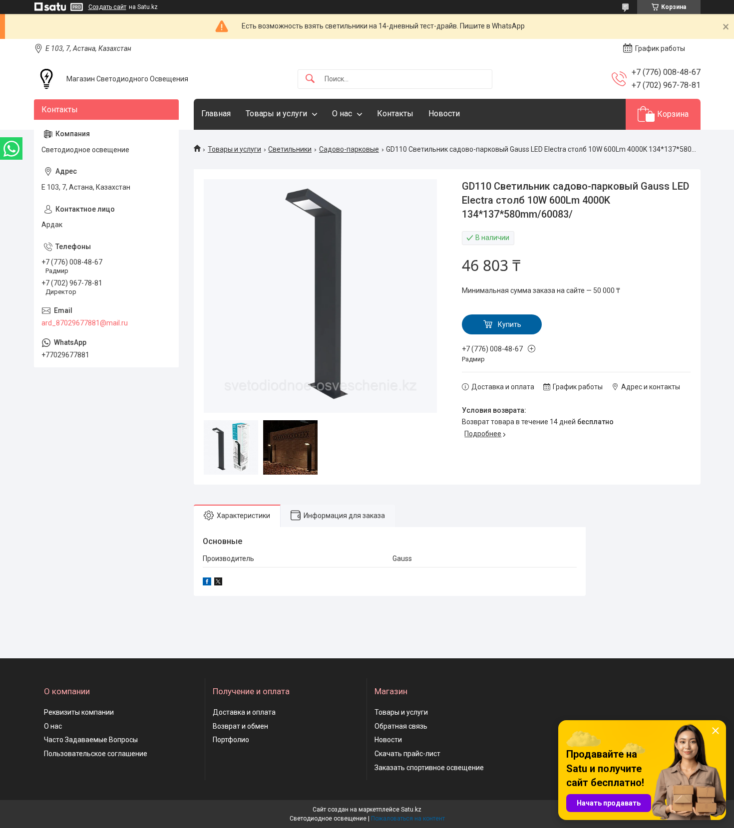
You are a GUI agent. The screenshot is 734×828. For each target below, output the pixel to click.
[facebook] (207, 583)
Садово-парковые (349, 149)
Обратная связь (400, 726)
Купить (509, 324)
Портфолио (231, 740)
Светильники (290, 149)
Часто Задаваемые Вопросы (91, 740)
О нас (342, 113)
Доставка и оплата (244, 712)
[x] (218, 583)
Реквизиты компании (79, 712)
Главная (216, 113)
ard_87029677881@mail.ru (84, 323)
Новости (444, 113)
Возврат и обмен (240, 726)
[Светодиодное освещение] (46, 78)
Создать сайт (107, 6)
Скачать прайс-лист (407, 754)
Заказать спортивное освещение (429, 768)
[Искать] (310, 79)
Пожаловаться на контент (408, 818)
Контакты (395, 113)
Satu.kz (411, 809)
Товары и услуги (276, 113)
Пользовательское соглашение (95, 754)
